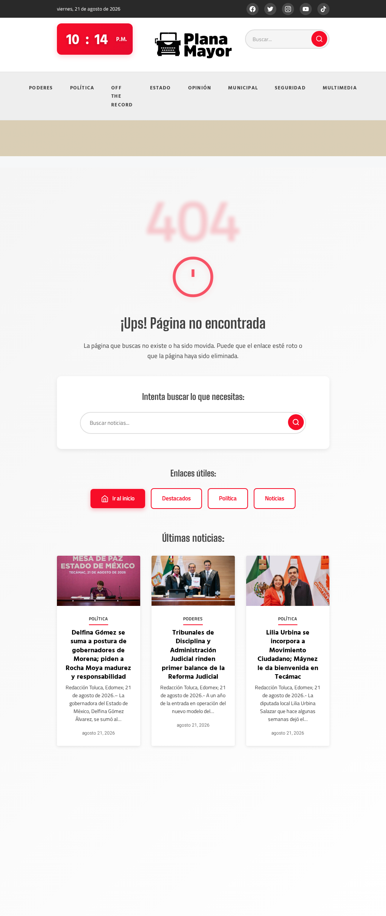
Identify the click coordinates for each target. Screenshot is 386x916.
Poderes (41, 87)
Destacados (176, 498)
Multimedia (340, 87)
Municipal (243, 87)
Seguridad (290, 87)
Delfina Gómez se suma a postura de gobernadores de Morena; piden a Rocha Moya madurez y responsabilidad (98, 654)
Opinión (199, 87)
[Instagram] (288, 9)
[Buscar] (319, 39)
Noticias (274, 498)
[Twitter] (270, 9)
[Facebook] (253, 9)
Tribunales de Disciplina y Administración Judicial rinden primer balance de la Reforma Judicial (193, 654)
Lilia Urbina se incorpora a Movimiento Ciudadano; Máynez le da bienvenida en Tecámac (287, 654)
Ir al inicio (123, 498)
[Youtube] (306, 9)
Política (82, 87)
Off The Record (122, 96)
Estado (160, 87)
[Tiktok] (323, 9)
